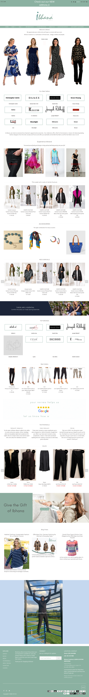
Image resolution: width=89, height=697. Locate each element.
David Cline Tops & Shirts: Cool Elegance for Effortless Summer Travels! (72, 536)
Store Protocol (41, 27)
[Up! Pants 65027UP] (77, 463)
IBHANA (15, 694)
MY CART (84, 2)
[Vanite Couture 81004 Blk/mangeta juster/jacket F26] (77, 197)
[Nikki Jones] (55, 122)
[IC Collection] (34, 110)
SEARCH (5, 653)
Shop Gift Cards (44, 509)
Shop (13, 27)
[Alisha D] (13, 327)
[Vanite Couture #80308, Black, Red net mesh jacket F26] (61, 197)
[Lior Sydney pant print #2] (77, 372)
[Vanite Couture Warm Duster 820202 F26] (44, 197)
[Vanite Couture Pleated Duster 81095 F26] (12, 197)
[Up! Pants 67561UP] (61, 465)
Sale (20, 27)
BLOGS (4, 656)
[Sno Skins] (55, 339)
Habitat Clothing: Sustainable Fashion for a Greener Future (16, 535)
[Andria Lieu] (34, 327)
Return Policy (30, 27)
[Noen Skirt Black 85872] (44, 461)
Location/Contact (63, 27)
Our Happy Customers (77, 27)
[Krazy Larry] (75, 110)
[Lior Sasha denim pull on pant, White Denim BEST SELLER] (28, 376)
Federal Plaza (67, 663)
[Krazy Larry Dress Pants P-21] (12, 376)
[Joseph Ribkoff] (55, 109)
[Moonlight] (34, 122)
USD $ (78, 1)
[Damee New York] (34, 98)
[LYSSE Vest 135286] (12, 464)
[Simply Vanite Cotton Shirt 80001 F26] (28, 273)
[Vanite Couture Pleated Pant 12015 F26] (28, 195)
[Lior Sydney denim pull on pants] (61, 375)
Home (6, 27)
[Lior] (13, 122)
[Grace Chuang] (75, 98)
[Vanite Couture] (75, 339)
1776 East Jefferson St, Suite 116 (72, 665)
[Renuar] (75, 122)
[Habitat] (13, 110)
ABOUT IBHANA (7, 663)
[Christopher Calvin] (13, 98)
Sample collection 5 (13, 356)
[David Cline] (55, 98)
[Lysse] (34, 339)
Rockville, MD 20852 (69, 667)
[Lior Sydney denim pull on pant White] (44, 375)
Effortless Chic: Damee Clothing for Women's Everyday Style (44, 535)
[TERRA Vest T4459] (28, 465)
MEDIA (4, 658)
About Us (52, 27)
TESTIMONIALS (6, 661)
